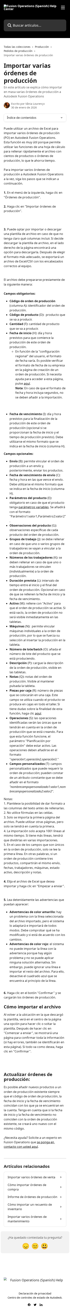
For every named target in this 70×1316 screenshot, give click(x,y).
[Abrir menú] (63, 7)
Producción (42, 47)
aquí (27, 383)
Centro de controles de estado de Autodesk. (35, 1297)
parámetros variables (33, 507)
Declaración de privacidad (35, 1293)
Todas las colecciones (17, 47)
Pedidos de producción (18, 51)
